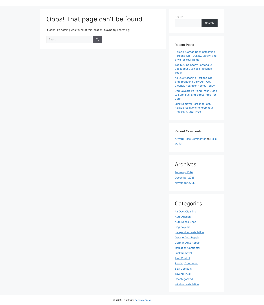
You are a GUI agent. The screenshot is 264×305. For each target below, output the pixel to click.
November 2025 (185, 182)
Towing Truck (183, 273)
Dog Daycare (183, 227)
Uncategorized (184, 279)
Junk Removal (183, 253)
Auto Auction (183, 216)
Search (179, 17)
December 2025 (184, 177)
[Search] (97, 39)
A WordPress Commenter (190, 138)
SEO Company (183, 268)
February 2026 (184, 172)
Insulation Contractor (187, 247)
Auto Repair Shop (185, 221)
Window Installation (187, 284)
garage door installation (189, 232)
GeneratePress (143, 300)
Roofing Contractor (186, 263)
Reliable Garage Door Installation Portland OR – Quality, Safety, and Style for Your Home (196, 55)
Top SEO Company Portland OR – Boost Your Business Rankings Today (195, 68)
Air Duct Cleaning (185, 211)
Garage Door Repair (187, 237)
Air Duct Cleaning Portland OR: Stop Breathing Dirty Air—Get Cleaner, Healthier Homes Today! (195, 81)
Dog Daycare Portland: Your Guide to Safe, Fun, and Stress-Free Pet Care (196, 94)
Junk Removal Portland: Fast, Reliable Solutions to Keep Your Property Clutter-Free (194, 107)
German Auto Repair (187, 242)
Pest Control (182, 258)
